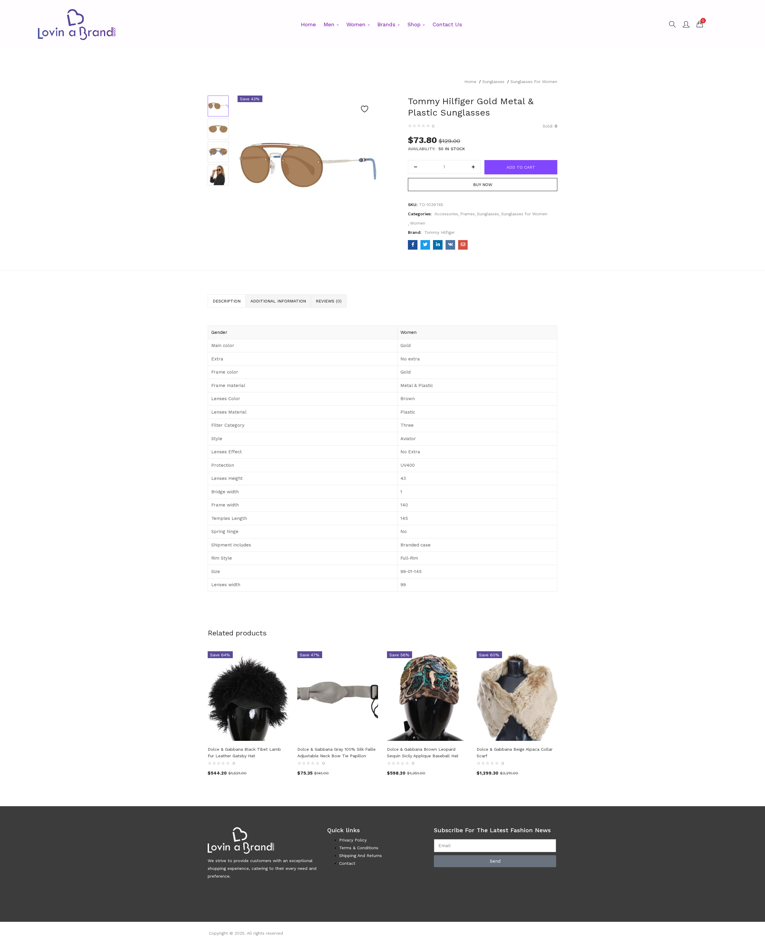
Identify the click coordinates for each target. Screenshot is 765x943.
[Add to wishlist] (364, 109)
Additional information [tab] (278, 301)
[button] (700, 23)
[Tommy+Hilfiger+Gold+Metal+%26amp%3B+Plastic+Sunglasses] (425, 245)
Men (330, 24)
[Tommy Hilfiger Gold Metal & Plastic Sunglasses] (412, 245)
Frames (467, 213)
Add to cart (521, 167)
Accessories (446, 213)
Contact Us (447, 24)
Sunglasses (493, 81)
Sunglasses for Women (533, 81)
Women (356, 24)
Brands (387, 24)
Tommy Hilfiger (439, 232)
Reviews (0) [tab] (329, 301)
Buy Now (482, 184)
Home (308, 24)
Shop (414, 24)
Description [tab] (227, 301)
